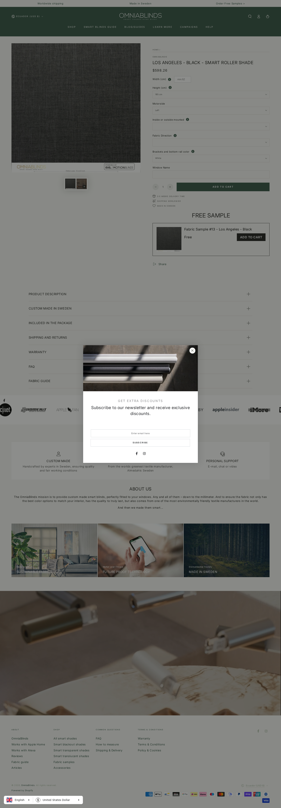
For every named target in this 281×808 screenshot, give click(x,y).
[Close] (192, 351)
